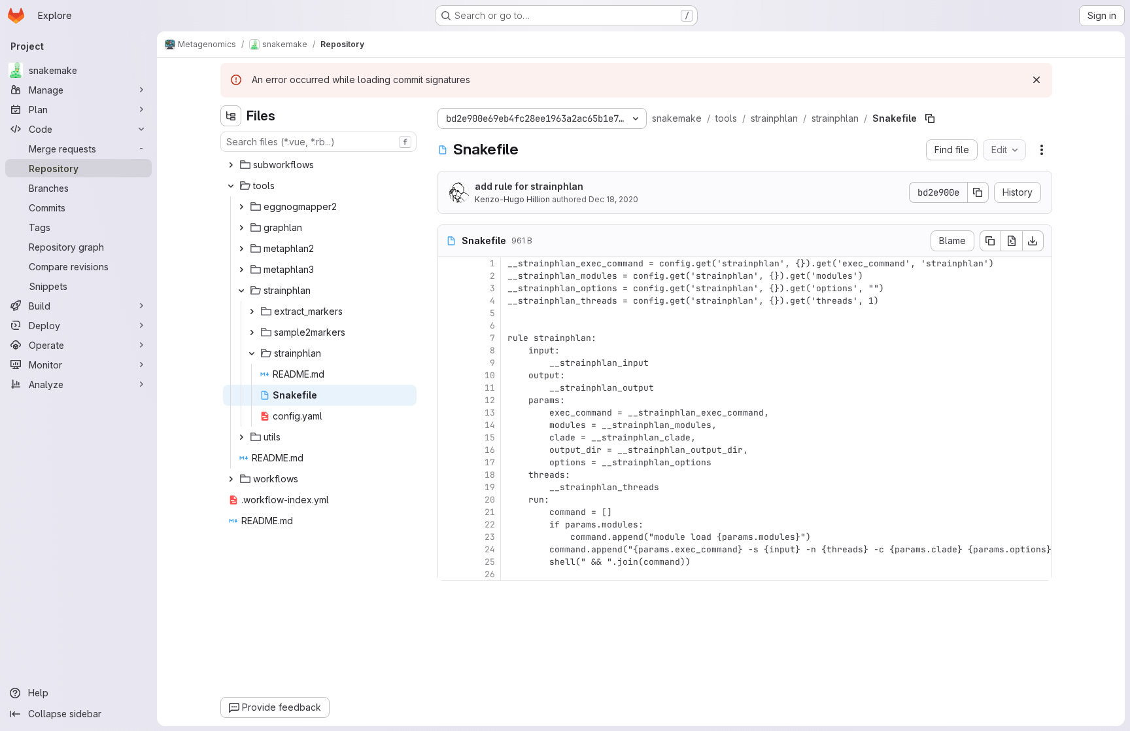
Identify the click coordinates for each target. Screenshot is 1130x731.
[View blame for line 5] (449, 313)
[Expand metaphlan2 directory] (241, 249)
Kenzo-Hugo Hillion (512, 199)
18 (490, 474)
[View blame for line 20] (449, 499)
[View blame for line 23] (449, 537)
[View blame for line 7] (449, 338)
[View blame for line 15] (449, 437)
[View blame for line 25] (449, 562)
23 (490, 537)
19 (490, 487)
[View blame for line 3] (449, 288)
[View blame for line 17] (449, 462)
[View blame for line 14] (449, 425)
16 (490, 449)
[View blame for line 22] (449, 524)
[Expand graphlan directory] (241, 228)
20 (490, 499)
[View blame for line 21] (449, 512)
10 (490, 375)
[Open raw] (1011, 240)
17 (490, 462)
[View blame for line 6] (449, 325)
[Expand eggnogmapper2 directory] (241, 207)
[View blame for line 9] (449, 363)
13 (490, 412)
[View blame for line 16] (449, 450)
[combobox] (318, 142)
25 (490, 561)
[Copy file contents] (990, 240)
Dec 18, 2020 (613, 199)
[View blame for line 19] (449, 487)
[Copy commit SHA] (978, 192)
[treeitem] (320, 164)
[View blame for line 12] (449, 400)
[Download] (1033, 240)
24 (490, 549)
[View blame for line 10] (449, 375)
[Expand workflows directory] (231, 479)
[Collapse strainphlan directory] (241, 290)
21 (490, 512)
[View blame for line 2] (449, 276)
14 (490, 425)
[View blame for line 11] (449, 388)
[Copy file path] (929, 118)
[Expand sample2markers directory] (252, 332)
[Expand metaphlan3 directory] (241, 269)
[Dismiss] (1036, 80)
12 (490, 400)
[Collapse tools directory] (231, 186)
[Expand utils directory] (241, 437)
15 (490, 437)
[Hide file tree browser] (230, 115)
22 (490, 524)
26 (490, 574)
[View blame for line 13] (449, 412)
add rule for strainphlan (529, 186)
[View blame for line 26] (449, 574)
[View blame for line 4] (449, 300)
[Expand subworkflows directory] (231, 165)
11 (490, 387)
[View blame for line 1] (449, 263)
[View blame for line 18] (449, 475)
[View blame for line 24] (449, 549)
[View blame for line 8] (449, 350)
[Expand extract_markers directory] (252, 311)
